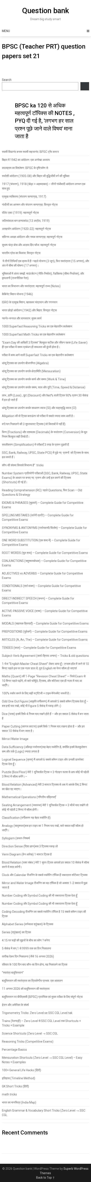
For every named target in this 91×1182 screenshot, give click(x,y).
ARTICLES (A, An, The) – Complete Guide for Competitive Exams (45, 639)
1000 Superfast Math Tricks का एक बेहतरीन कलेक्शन (33, 334)
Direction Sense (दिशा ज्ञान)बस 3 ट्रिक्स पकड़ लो (30, 846)
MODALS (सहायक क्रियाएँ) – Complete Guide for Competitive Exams (45, 623)
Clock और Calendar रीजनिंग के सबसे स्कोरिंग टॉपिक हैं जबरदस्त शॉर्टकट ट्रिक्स (44, 875)
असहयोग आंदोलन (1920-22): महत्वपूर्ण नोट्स (26, 228)
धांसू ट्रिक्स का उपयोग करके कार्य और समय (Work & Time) (34, 379)
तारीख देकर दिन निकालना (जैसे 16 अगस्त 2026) (28, 956)
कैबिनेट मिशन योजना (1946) (17, 294)
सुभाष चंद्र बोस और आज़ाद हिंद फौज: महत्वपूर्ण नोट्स (29, 245)
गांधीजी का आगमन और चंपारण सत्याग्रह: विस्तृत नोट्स (30, 204)
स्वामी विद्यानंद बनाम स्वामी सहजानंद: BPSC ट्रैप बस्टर (30, 151)
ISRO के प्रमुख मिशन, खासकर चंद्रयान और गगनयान (29, 302)
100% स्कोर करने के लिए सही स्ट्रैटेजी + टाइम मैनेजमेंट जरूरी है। (36, 693)
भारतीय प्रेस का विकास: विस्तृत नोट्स (21, 253)
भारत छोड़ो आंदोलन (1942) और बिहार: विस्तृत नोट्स (29, 310)
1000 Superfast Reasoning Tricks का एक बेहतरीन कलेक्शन (37, 326)
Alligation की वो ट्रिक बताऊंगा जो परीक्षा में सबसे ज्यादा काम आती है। (38, 416)
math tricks (9, 1094)
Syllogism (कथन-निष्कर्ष (16, 838)
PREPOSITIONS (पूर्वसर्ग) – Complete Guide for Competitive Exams (44, 631)
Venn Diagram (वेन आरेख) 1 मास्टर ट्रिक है (27, 854)
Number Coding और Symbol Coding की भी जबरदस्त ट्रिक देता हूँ (39, 895)
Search (6, 79)
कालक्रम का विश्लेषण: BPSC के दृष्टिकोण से (25, 168)
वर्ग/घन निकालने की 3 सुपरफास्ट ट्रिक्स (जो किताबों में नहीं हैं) (33, 424)
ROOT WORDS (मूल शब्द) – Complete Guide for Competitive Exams (45, 553)
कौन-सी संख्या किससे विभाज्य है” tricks (23, 465)
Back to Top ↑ (45, 1177)
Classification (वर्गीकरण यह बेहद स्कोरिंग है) (26, 817)
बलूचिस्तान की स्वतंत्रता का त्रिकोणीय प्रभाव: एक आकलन (32, 980)
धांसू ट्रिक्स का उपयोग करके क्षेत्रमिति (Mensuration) (31, 371)
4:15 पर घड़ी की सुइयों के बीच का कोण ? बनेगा (26, 940)
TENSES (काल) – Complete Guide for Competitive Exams (39, 647)
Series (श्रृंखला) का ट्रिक (16, 932)
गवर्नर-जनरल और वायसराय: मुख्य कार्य (21, 318)
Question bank (45, 10)
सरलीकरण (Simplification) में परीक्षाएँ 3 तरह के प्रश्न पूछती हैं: (35, 444)
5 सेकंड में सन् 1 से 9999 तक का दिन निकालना (26, 948)
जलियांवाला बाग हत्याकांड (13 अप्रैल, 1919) (26, 220)
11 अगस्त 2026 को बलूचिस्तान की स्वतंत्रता (26, 988)
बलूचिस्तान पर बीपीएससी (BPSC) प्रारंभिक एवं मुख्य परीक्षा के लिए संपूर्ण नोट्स (42, 996)
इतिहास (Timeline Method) (18, 1078)
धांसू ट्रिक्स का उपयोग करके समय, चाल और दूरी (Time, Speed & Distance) (43, 387)
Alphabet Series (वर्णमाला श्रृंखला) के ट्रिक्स (27, 924)
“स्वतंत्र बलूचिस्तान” (13, 972)
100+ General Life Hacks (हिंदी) (21, 1070)
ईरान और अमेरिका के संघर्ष (15, 1005)
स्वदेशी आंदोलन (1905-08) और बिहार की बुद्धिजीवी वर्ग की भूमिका (35, 176)
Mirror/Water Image (15, 739)
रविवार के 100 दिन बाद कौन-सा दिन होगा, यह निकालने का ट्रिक (34, 964)
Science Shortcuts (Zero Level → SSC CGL (30, 1033)
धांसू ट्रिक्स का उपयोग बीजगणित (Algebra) (25, 363)
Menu (6, 31)
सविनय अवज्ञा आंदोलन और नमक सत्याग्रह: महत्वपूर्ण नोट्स (32, 237)
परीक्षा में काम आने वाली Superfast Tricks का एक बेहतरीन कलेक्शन (38, 355)
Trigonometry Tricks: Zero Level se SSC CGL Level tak (37, 1013)
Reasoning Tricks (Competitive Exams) (27, 1041)
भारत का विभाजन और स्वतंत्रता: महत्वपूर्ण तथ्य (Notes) (31, 286)
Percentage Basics (14, 1049)
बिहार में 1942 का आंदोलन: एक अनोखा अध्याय (26, 159)
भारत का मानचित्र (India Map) (19, 1102)
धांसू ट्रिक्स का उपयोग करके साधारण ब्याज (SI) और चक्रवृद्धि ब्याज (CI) (39, 408)
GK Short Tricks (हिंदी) (15, 1086)
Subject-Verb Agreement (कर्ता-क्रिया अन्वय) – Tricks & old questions (45, 655)
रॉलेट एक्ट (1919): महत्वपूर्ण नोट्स (20, 212)
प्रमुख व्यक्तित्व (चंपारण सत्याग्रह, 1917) (24, 196)
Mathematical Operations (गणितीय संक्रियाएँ (29, 797)
